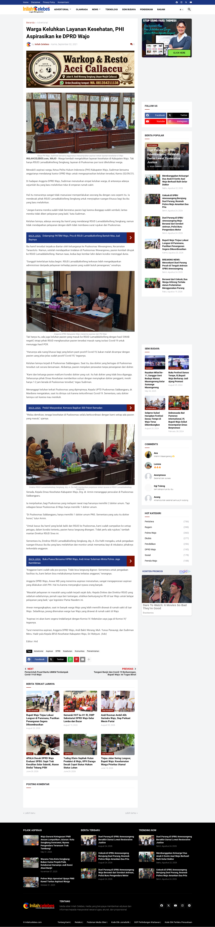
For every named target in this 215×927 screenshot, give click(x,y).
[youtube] (191, 2)
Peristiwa (167, 521)
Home (25, 2)
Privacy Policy (49, 2)
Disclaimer (35, 2)
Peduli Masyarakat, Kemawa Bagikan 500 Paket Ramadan (72, 407)
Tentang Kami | (64, 922)
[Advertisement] (165, 77)
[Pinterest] (76, 659)
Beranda (30, 23)
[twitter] (186, 2)
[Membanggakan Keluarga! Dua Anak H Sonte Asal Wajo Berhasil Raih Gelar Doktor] (152, 179)
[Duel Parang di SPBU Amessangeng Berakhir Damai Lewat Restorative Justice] (88, 840)
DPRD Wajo (167, 549)
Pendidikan (146, 9)
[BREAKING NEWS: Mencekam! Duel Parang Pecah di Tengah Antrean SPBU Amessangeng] (152, 263)
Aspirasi (49, 651)
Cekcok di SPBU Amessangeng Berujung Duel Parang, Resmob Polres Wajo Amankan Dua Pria (175, 201)
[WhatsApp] (70, 659)
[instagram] (181, 2)
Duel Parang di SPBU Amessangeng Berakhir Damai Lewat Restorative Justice (116, 839)
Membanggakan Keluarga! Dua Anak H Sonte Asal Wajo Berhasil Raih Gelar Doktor (175, 180)
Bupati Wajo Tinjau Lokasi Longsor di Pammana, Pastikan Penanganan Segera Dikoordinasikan (42, 720)
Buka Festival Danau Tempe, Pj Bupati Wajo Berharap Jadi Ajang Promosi (178, 377)
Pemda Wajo (167, 560)
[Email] (82, 659)
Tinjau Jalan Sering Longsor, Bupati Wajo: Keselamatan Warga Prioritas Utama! (116, 761)
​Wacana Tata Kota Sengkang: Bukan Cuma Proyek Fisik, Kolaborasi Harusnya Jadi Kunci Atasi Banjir (57, 863)
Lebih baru (30, 813)
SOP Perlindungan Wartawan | (147, 922)
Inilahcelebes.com (33, 922)
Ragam (161, 9)
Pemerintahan (93, 651)
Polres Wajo (167, 533)
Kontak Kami (63, 2)
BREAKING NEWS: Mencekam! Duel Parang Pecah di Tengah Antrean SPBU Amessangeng (174, 264)
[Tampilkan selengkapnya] (88, 659)
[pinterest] (189, 905)
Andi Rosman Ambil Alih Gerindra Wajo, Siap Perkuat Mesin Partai (115, 718)
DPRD (58, 651)
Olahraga (82, 9)
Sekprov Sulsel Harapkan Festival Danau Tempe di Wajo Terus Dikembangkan (154, 419)
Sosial (167, 555)
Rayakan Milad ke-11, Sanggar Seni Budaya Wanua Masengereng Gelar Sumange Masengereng (155, 380)
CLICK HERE (179, 52)
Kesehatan (67, 651)
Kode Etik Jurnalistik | (120, 922)
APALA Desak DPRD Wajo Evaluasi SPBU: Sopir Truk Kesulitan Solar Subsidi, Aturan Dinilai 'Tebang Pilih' (42, 763)
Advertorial (61, 9)
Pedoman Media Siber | (97, 922)
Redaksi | (79, 922)
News (95, 9)
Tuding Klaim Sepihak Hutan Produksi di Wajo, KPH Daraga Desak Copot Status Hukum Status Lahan (80, 763)
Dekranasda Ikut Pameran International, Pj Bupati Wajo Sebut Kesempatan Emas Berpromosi (177, 420)
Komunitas (79, 651)
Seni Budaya (129, 9)
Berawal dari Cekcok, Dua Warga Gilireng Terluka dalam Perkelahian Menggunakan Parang (174, 283)
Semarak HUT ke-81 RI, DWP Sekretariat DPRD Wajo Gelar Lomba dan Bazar (79, 718)
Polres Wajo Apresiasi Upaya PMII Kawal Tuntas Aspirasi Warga (57, 880)
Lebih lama (130, 813)
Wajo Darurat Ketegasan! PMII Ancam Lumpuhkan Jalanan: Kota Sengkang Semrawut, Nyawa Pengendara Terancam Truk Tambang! (57, 842)
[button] (181, 9)
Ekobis (167, 538)
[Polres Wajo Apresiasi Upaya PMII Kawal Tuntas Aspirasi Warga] (31, 882)
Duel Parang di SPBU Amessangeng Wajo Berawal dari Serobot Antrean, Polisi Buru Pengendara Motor (172, 223)
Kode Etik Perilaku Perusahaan (178, 922)
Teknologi (111, 9)
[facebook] (177, 2)
